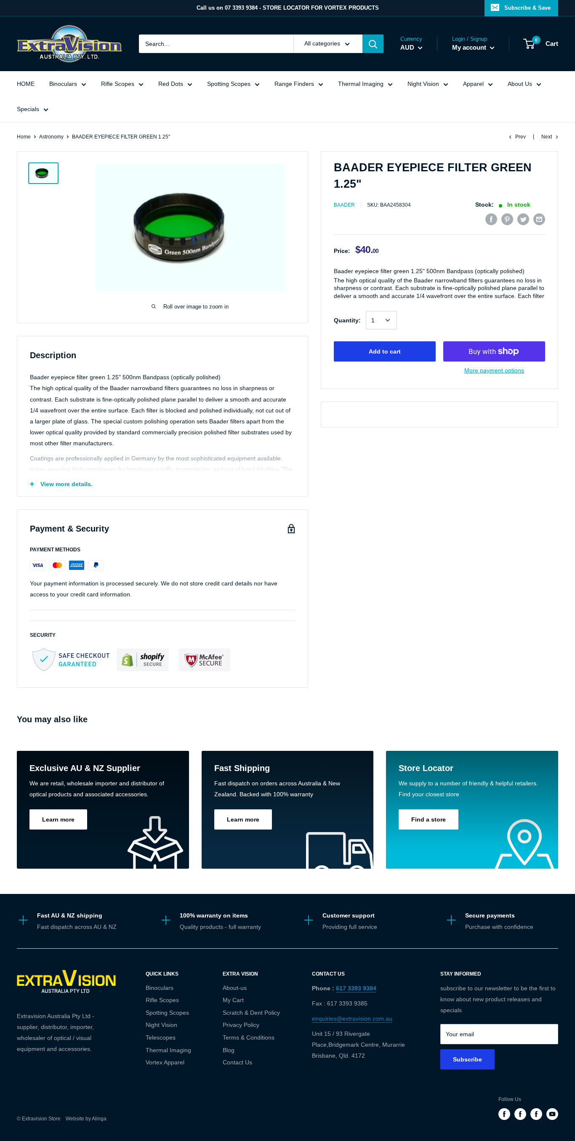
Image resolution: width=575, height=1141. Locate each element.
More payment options (494, 370)
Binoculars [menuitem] (63, 83)
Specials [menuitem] (28, 109)
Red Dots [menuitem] (170, 83)
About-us (235, 987)
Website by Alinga (84, 1119)
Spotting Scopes (167, 1012)
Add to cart (385, 351)
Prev (520, 137)
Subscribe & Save (527, 8)
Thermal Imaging (168, 1050)
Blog (228, 1050)
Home (24, 137)
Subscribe (467, 1059)
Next (546, 137)
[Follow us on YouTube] (552, 1114)
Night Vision (161, 1024)
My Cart (233, 1000)
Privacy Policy (241, 1024)
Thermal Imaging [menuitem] (360, 83)
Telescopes (161, 1037)
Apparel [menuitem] (473, 83)
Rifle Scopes (162, 1000)
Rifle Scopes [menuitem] (117, 83)
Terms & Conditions (248, 1037)
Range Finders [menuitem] (294, 83)
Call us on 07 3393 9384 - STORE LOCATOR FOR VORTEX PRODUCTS (288, 8)
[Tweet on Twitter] (523, 219)
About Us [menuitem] (520, 83)
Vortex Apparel (165, 1062)
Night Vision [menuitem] (423, 83)
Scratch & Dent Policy (251, 1012)
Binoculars (159, 987)
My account (470, 47)
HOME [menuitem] (26, 83)
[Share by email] (539, 219)
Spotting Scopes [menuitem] (228, 83)
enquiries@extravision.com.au (352, 1018)
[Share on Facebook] (491, 219)
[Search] (372, 44)
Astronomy (51, 137)
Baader (344, 205)
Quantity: (347, 320)
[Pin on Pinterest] (507, 219)
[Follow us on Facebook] (504, 1114)
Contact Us (237, 1062)
